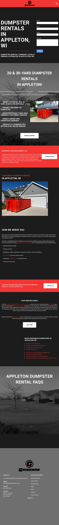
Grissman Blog (34, 483)
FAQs (32, 486)
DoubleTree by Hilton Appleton (34, 354)
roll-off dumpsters (13, 156)
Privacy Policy (34, 495)
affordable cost (13, 258)
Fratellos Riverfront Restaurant (34, 347)
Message (39, 38)
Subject (39, 32)
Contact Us (50, 285)
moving (51, 304)
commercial (29, 242)
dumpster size (16, 316)
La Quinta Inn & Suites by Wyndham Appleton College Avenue (41, 358)
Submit (39, 51)
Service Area (34, 481)
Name (38, 20)
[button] (29, 135)
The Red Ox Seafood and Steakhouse (35, 345)
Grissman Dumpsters (18, 305)
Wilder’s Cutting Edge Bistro (33, 343)
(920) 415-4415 (7, 488)
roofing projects (21, 242)
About (32, 489)
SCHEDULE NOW (49, 156)
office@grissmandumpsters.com (11, 483)
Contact (33, 492)
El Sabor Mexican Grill (31, 349)
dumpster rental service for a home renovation (17, 304)
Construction (6, 255)
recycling (35, 91)
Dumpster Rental (35, 478)
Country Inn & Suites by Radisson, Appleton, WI (38, 352)
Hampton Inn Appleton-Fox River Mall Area (37, 356)
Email (38, 26)
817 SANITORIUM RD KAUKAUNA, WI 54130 (15, 478)
